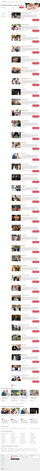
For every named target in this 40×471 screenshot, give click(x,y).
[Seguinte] (39, 396)
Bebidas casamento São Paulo (4, 451)
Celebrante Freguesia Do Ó (33, 441)
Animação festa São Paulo (32, 449)
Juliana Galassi (23, 35)
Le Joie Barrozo (23, 205)
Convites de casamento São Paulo (11, 448)
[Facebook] (21, 457)
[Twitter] (22, 457)
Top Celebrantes (23, 185)
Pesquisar (21, 7)
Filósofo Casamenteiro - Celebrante (26, 12)
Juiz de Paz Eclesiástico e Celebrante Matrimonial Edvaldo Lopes (29, 175)
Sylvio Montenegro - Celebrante (25, 305)
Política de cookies (3, 459)
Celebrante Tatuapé (3, 434)
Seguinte (16, 385)
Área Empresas (37, 0)
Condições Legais (3, 457)
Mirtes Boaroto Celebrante (25, 24)
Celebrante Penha (3, 437)
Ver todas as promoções (20, 403)
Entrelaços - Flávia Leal (24, 99)
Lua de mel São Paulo (23, 450)
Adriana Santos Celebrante (25, 56)
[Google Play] (17, 459)
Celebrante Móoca (32, 434)
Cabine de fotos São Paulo (10, 451)
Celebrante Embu (3, 441)
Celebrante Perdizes (22, 437)
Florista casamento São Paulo (4, 450)
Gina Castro (23, 132)
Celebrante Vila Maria (22, 440)
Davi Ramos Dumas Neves (25, 67)
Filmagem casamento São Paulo (34, 448)
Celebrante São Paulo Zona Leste (4, 428)
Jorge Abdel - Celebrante (24, 295)
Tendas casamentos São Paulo (26, 449)
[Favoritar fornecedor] (19, 13)
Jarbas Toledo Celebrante (25, 265)
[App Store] (13, 459)
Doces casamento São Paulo (35, 450)
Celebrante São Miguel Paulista (33, 437)
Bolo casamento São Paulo (28, 450)
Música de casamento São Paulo (4, 449)
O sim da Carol (23, 89)
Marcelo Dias (23, 245)
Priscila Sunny (23, 153)
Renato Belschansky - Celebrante (26, 78)
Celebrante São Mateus (13, 440)
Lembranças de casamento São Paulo (19, 448)
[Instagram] (25, 457)
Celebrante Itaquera (22, 434)
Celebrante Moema (32, 440)
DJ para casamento (16, 451)
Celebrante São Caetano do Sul (14, 437)
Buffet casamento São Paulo (4, 448)
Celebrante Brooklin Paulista (23, 441)
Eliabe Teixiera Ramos (24, 354)
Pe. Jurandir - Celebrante (24, 365)
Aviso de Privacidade (3, 458)
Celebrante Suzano (13, 441)
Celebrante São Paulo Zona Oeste (33, 428)
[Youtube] (26, 457)
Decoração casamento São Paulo (18, 449)
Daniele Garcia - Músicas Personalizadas (27, 195)
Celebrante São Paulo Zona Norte (14, 428)
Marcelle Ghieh (23, 285)
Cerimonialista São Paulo (17, 450)
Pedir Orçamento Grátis (36, 20)
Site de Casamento (3, 465)
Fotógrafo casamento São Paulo (27, 448)
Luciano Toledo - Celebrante (25, 215)
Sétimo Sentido (23, 344)
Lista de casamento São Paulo (11, 450)
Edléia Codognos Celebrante (25, 275)
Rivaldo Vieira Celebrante (24, 375)
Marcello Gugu (23, 255)
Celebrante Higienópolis (3, 440)
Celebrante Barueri (13, 434)
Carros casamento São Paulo (11, 449)
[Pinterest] (23, 457)
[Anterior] (1, 396)
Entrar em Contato (3, 456)
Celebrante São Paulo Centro (23, 428)
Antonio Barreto (23, 142)
